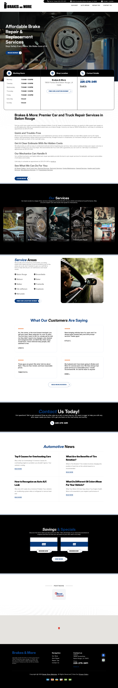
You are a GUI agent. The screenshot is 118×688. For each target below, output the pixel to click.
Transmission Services (46, 170)
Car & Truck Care (31, 168)
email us (53, 161)
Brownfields (40, 274)
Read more (18, 469)
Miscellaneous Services (28, 170)
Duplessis (40, 289)
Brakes (23, 168)
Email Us (83, 86)
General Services (81, 168)
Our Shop (74, 5)
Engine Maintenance (69, 168)
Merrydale (21, 294)
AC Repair (18, 168)
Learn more (14, 234)
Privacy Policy (83, 674)
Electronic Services (56, 168)
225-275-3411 (88, 81)
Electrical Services (43, 168)
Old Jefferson (22, 289)
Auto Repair (85, 5)
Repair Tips (96, 5)
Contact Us (107, 5)
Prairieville (40, 284)
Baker (38, 279)
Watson (20, 279)
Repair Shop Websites (49, 674)
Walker (19, 284)
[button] (59, 628)
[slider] (21, 328)
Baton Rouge (22, 274)
